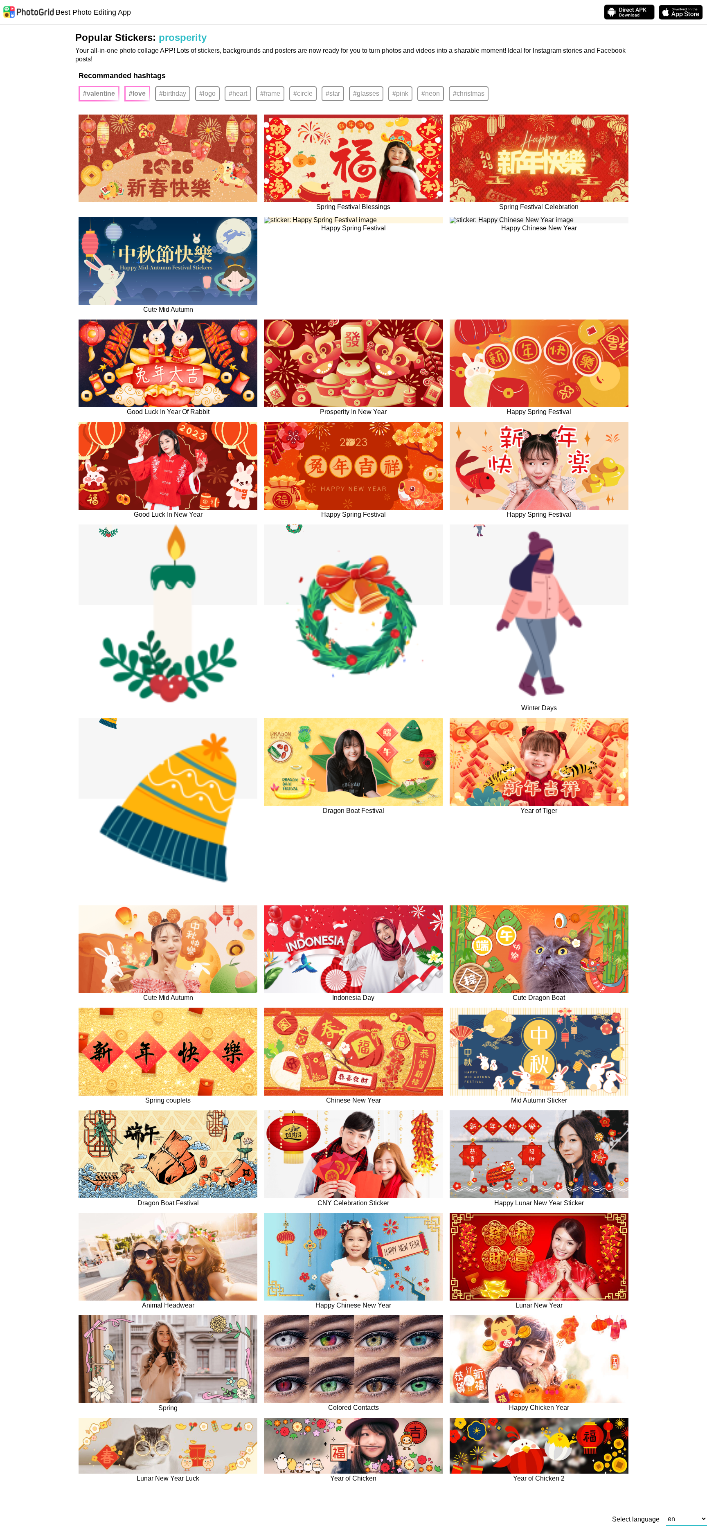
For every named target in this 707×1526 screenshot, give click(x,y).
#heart (238, 93)
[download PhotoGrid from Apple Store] (680, 12)
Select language (636, 1519)
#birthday (172, 93)
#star (333, 93)
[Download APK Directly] (629, 12)
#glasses (366, 93)
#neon (430, 93)
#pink (400, 93)
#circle (303, 93)
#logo (207, 93)
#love (137, 93)
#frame (270, 93)
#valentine (99, 93)
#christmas (468, 93)
